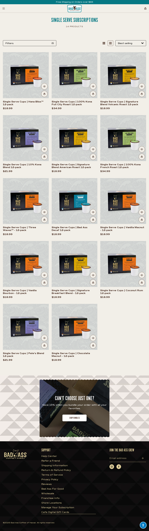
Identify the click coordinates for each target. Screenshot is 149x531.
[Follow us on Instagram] (111, 466)
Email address (117, 458)
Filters (9, 43)
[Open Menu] (3, 8)
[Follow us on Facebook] (118, 466)
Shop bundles (74, 417)
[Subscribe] (142, 458)
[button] (143, 525)
